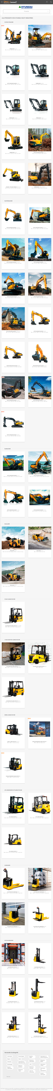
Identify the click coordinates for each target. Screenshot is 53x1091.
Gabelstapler (9, 1056)
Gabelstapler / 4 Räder (43, 1065)
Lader (30, 1064)
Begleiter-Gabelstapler (9, 1068)
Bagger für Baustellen (20, 1066)
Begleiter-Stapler (31, 1057)
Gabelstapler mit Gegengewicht (43, 1069)
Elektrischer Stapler (20, 1070)
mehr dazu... (9, 1076)
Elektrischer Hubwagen (31, 1067)
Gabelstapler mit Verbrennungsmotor (44, 1057)
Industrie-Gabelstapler (42, 1074)
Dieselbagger (9, 1064)
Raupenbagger (21, 1056)
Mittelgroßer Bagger (42, 1061)
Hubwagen (9, 1061)
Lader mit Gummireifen (31, 1071)
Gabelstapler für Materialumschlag (21, 1062)
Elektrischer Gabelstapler (31, 1061)
